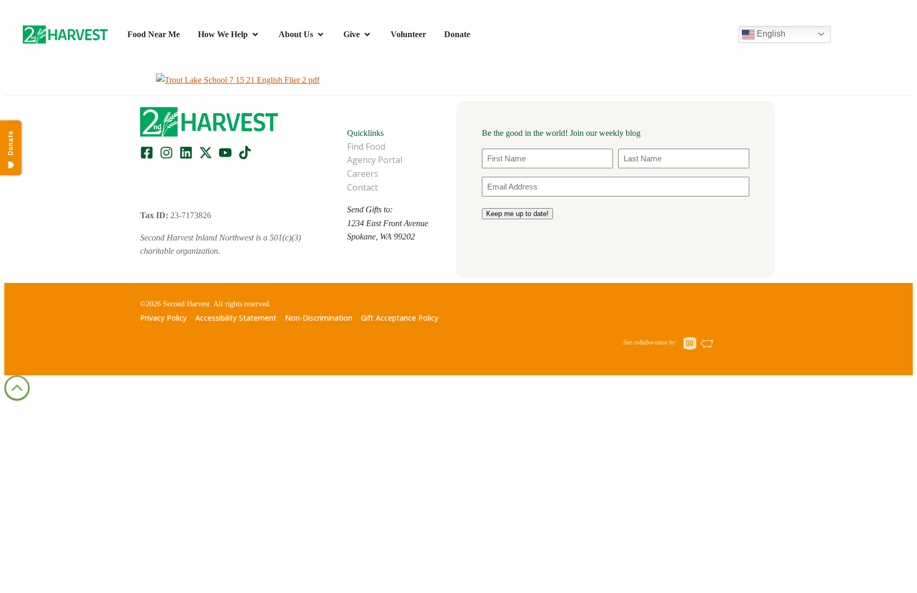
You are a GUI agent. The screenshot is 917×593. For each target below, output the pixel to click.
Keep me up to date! (517, 214)
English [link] (770, 33)
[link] (65, 34)
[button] (65, 34)
